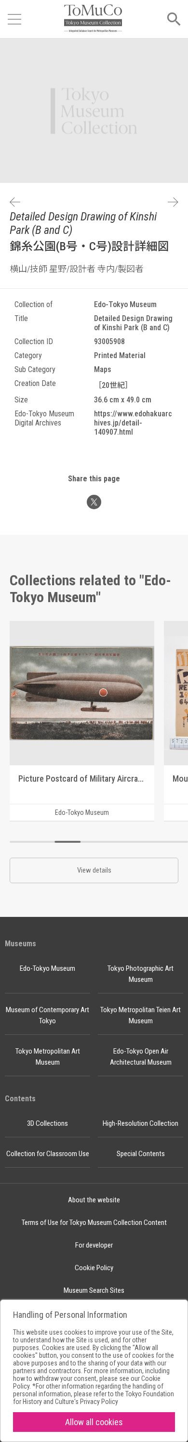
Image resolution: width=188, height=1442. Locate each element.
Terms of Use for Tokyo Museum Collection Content (94, 1222)
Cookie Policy (94, 1267)
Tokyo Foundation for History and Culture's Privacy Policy (93, 1397)
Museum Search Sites (94, 1290)
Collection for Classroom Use (47, 1153)
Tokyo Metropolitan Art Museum (47, 1057)
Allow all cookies (94, 1422)
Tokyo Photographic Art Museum (140, 974)
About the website (94, 1200)
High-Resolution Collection (140, 1123)
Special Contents (141, 1153)
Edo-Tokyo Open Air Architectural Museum (141, 1057)
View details (94, 870)
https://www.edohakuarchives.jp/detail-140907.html (133, 423)
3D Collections (47, 1123)
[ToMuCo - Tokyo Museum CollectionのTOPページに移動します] (93, 19)
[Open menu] (14, 19)
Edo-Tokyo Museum (47, 968)
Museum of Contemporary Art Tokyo (47, 1015)
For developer (94, 1245)
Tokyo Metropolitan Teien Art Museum (140, 1015)
